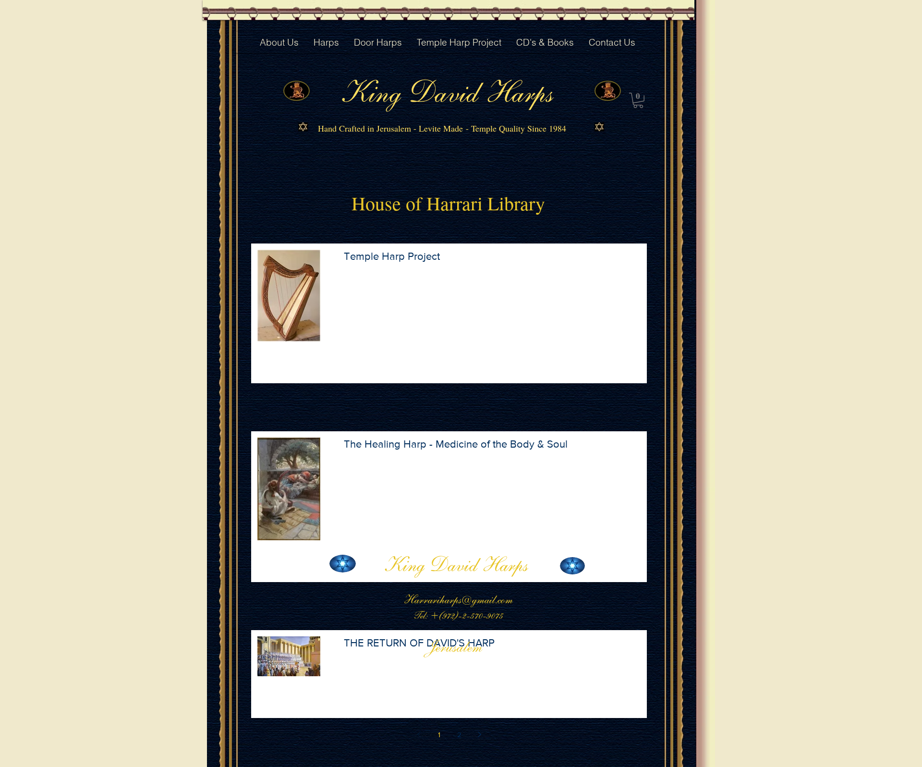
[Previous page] (418, 734)
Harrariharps (432, 599)
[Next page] (479, 734)
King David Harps (447, 92)
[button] (638, 100)
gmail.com (492, 599)
